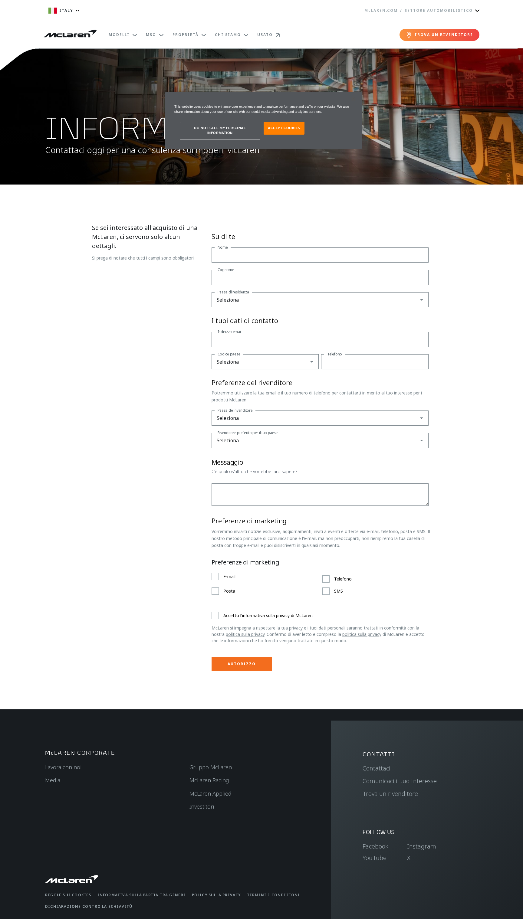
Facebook (375, 846)
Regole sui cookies (68, 895)
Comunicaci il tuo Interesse (400, 781)
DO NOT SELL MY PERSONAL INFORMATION (220, 130)
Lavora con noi (63, 767)
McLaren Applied (210, 793)
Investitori (201, 806)
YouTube (374, 858)
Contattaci (376, 768)
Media (52, 780)
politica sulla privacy (245, 634)
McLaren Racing (209, 780)
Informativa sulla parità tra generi (141, 895)
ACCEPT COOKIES (284, 128)
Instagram (421, 846)
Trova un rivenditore (390, 794)
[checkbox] (320, 584)
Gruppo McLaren (210, 767)
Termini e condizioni (273, 895)
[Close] (353, 99)
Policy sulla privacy (216, 895)
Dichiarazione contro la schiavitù (89, 906)
